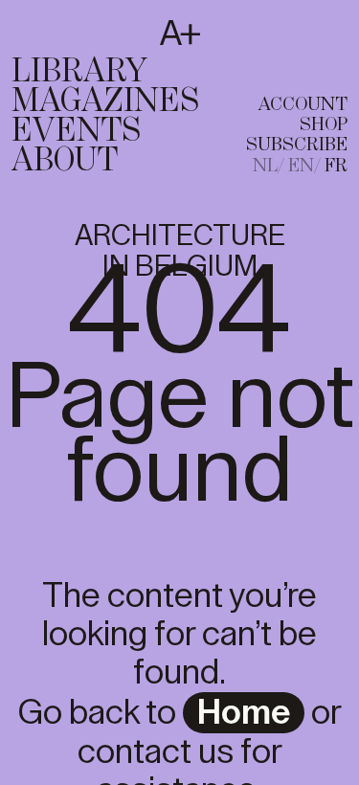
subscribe (297, 145)
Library (79, 72)
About (64, 161)
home (243, 713)
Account (303, 105)
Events (76, 131)
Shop (324, 125)
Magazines (105, 101)
